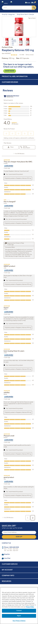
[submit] (34, 8)
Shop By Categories (8, 14)
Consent (19, 610)
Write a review (30, 54)
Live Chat (7, 558)
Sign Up (19, 537)
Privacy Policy (30, 607)
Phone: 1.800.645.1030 (11, 547)
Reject (19, 615)
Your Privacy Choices (19, 620)
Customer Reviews (10, 82)
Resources (6, 581)
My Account (7, 570)
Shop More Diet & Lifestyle (25, 14)
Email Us (7, 554)
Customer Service (10, 564)
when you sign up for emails (12, 527)
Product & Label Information (14, 76)
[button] (28, 3)
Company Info (8, 575)
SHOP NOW (9, 71)
